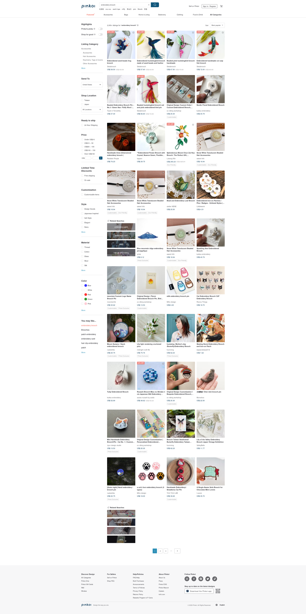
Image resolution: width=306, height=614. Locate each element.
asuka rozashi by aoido (145, 397)
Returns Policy (138, 594)
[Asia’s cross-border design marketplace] (88, 6)
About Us (162, 577)
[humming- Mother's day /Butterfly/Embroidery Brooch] (181, 328)
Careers (161, 591)
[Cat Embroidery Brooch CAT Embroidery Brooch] (211, 280)
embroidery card (88, 338)
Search (155, 4)
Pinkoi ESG (163, 584)
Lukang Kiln (171, 158)
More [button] (83, 68)
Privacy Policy (138, 591)
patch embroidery (88, 334)
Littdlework (201, 206)
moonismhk (111, 302)
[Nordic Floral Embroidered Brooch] (211, 89)
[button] (100, 158)
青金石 (129, 9)
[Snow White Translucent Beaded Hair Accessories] (211, 137)
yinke (139, 254)
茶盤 (145, 9)
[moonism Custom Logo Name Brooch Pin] (121, 280)
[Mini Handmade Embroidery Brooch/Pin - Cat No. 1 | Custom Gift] (121, 424)
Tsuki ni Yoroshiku (114, 111)
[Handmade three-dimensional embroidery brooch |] (121, 137)
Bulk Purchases (138, 581)
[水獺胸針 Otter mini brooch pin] (211, 376)
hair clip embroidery (89, 343)
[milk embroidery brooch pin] (181, 280)
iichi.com (162, 594)
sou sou (108, 9)
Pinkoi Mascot (164, 588)
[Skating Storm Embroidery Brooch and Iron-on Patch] (211, 328)
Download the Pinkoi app (200, 591)
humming (170, 349)
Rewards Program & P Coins (143, 598)
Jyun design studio (114, 445)
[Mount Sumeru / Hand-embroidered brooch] (121, 328)
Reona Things (202, 302)
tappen (139, 158)
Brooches (85, 329)
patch (83, 347)
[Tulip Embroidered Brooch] (121, 376)
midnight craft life (143, 349)
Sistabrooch (111, 66)
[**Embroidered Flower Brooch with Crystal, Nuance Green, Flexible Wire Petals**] (151, 137)
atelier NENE (171, 206)
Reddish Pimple (113, 158)
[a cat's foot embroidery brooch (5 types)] (151, 471)
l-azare (199, 493)
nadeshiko (111, 349)
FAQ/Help (136, 577)
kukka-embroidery (203, 111)
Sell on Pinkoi (194, 6)
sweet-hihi (200, 158)
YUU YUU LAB (172, 493)
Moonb (140, 9)
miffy (123, 9)
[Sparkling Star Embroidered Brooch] (211, 232)
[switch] (92, 28)
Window (84, 591)
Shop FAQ (110, 581)
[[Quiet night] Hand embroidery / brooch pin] (121, 471)
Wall (82, 588)
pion (134, 9)
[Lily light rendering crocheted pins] (151, 328)
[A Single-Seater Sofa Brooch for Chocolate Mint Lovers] (211, 471)
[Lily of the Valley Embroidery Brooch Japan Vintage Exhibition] (211, 424)
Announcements (138, 584)
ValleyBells (201, 445)
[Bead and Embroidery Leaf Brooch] (181, 185)
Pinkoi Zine (85, 581)
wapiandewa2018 (203, 349)
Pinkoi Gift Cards (87, 584)
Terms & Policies (139, 588)
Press (161, 581)
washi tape (116, 9)
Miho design (171, 302)
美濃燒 (101, 9)
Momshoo (200, 397)
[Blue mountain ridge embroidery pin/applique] (151, 232)
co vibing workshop (174, 111)
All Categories (86, 577)
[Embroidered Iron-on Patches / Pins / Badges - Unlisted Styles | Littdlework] (211, 185)
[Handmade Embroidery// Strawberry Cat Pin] (181, 471)
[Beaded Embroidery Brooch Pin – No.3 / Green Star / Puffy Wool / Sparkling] (121, 89)
